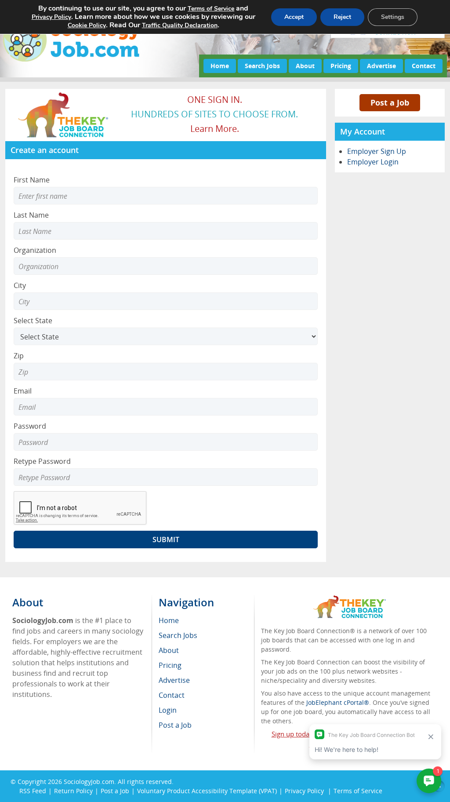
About (305, 66)
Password (30, 426)
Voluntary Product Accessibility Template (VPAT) (207, 791)
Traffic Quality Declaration (180, 25)
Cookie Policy (87, 25)
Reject (342, 17)
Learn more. (214, 129)
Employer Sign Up (376, 151)
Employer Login (373, 162)
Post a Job (389, 102)
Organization (35, 250)
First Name (32, 180)
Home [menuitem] (169, 620)
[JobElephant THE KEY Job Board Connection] (64, 95)
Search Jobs (262, 66)
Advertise (381, 66)
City (20, 285)
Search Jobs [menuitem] (178, 635)
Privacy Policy (51, 17)
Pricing (340, 66)
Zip (19, 356)
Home (219, 66)
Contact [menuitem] (172, 695)
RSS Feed (32, 791)
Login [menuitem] (168, 710)
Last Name (31, 215)
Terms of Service (211, 8)
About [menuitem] (169, 650)
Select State (33, 320)
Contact (423, 66)
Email (23, 391)
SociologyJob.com (89, 781)
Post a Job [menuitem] (175, 725)
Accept (294, 17)
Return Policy (73, 791)
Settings (392, 17)
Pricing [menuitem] (170, 665)
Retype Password (42, 461)
